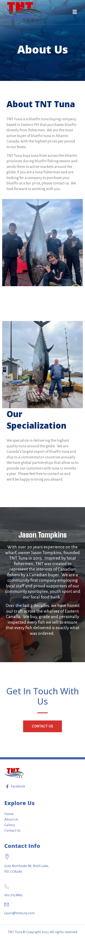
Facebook (17, 786)
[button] (42, 726)
